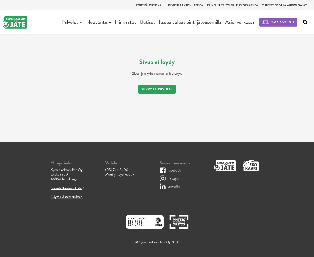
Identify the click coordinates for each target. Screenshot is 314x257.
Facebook (174, 170)
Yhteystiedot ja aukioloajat (284, 5)
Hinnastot (125, 22)
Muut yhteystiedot (118, 174)
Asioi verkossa (240, 22)
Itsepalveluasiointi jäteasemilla (190, 22)
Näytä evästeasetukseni (67, 196)
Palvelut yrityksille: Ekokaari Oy (232, 5)
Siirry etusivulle (157, 89)
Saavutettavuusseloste (66, 188)
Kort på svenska (148, 5)
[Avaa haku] (304, 22)
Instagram (174, 178)
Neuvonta (96, 22)
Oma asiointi (282, 22)
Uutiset (147, 22)
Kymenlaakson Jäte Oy (185, 5)
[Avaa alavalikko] (81, 22)
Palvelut (69, 22)
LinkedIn (173, 186)
